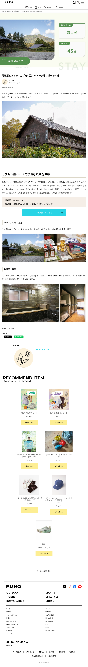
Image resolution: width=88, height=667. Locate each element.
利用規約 (72, 652)
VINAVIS (48, 612)
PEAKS (8, 612)
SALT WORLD (49, 615)
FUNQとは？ (17, 652)
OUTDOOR (12, 592)
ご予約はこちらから (44, 213)
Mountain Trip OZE (43, 349)
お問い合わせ (30, 652)
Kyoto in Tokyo (50, 630)
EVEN (8, 618)
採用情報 (62, 652)
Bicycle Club (49, 618)
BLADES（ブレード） (13, 624)
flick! (46, 624)
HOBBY (10, 596)
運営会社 (41, 652)
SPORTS (50, 592)
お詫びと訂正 (52, 656)
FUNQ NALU (49, 621)
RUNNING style (11, 621)
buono (47, 627)
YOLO (8, 646)
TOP (3, 11)
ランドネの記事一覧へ (44, 571)
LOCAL (49, 601)
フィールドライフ (11, 615)
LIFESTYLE (52, 596)
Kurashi (13, 646)
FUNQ (8, 609)
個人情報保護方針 (37, 656)
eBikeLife (9, 630)
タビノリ (9, 633)
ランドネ (9, 11)
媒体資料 (52, 652)
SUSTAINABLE (15, 601)
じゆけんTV (10, 627)
